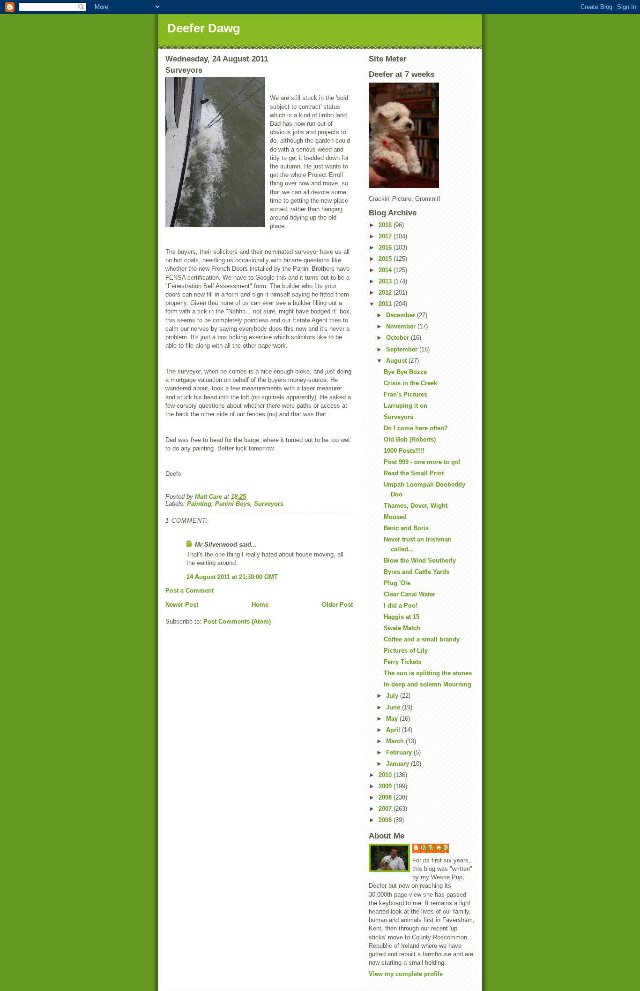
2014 (386, 270)
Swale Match (402, 628)
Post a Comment (189, 590)
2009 (386, 786)
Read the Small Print (414, 473)
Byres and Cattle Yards (416, 571)
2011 (386, 303)
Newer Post (181, 604)
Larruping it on (405, 405)
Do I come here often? (416, 428)
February (400, 752)
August (397, 360)
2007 (386, 808)
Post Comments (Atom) (237, 621)
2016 (386, 247)
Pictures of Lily (406, 650)
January (398, 763)
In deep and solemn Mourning (427, 684)
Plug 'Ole (397, 583)
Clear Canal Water (409, 594)
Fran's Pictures (405, 394)
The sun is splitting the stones (428, 673)
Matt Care (435, 847)
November (401, 326)
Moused (395, 516)
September (402, 349)
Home (260, 604)
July (393, 695)
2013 (386, 281)
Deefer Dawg (203, 28)
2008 (386, 797)
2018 (386, 225)
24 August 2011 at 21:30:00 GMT (232, 576)
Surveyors (268, 503)
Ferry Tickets (402, 661)
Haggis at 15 (401, 616)
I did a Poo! (400, 605)
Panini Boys (232, 503)
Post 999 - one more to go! (422, 461)
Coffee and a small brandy (422, 639)
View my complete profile (406, 973)
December (401, 315)
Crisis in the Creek (410, 383)
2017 (386, 236)
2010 (386, 774)
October (398, 337)
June (394, 707)
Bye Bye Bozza (405, 371)
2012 (386, 292)
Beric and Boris (406, 528)
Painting (199, 503)
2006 (386, 819)
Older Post (337, 604)
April (394, 729)
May (393, 718)
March (396, 741)
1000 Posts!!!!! (404, 450)
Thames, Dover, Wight (415, 505)
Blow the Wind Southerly (420, 560)
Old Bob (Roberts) (410, 439)
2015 (386, 258)
